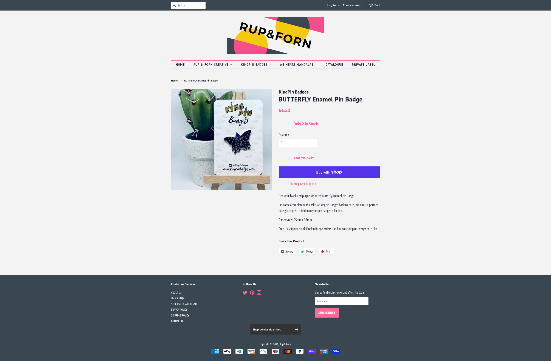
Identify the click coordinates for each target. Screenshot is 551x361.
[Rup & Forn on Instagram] (259, 293)
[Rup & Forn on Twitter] (245, 293)
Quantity (284, 134)
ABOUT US (176, 292)
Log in (331, 5)
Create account (352, 5)
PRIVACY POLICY (179, 309)
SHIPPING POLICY (180, 315)
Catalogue (334, 64)
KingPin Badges (255, 64)
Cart (377, 5)
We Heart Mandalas (297, 64)
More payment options (304, 183)
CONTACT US (177, 321)
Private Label (363, 64)
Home (180, 64)
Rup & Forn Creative (211, 64)
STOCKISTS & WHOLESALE (184, 304)
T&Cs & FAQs (177, 298)
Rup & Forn (285, 344)
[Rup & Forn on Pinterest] (252, 293)
